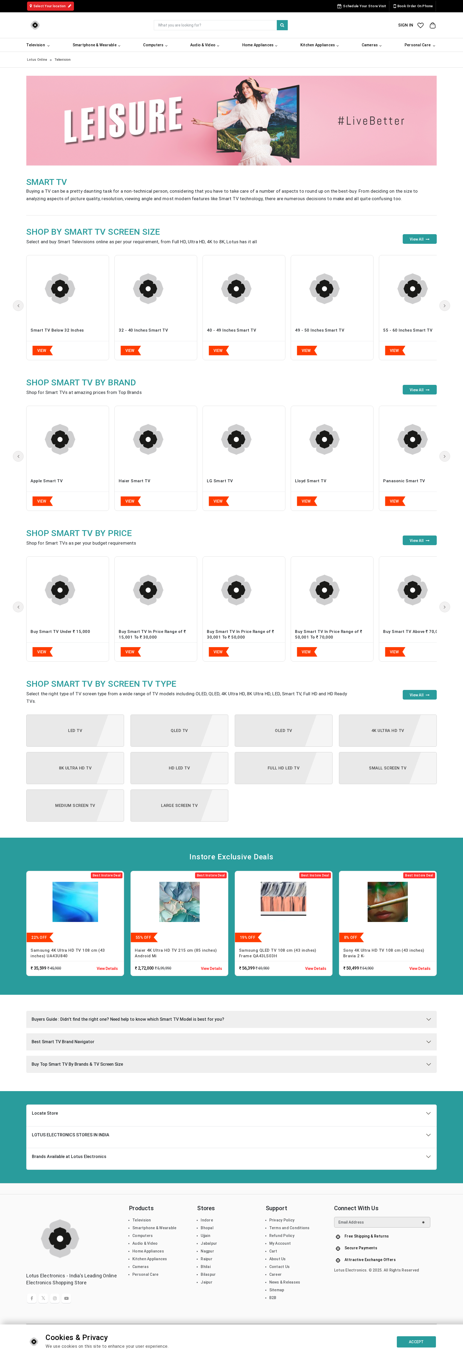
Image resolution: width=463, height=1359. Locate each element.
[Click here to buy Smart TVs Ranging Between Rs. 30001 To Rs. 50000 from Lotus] (244, 590)
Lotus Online (37, 60)
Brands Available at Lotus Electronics (69, 1156)
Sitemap (276, 1290)
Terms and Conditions (289, 1228)
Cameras (140, 1267)
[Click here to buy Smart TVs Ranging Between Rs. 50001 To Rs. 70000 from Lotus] (332, 590)
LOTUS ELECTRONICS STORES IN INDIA (70, 1134)
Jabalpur (209, 1243)
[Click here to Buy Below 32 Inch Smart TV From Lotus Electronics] (68, 288)
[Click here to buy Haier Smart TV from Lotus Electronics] (156, 439)
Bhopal (207, 1228)
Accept (416, 1342)
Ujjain (205, 1235)
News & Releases (284, 1282)
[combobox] (221, 25)
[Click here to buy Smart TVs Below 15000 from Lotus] (68, 590)
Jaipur (206, 1282)
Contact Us (279, 1267)
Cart (273, 1251)
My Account (280, 1243)
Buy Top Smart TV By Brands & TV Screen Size (77, 1064)
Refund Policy (281, 1235)
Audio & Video (145, 1243)
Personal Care (145, 1274)
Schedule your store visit (364, 6)
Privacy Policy (282, 1220)
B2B (273, 1298)
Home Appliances (148, 1251)
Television (141, 1220)
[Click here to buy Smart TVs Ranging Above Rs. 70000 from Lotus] (420, 590)
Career (275, 1274)
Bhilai (206, 1267)
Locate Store (45, 1113)
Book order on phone (415, 6)
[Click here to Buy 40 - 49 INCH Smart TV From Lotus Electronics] (244, 288)
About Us (277, 1259)
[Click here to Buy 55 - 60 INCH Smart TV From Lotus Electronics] (420, 288)
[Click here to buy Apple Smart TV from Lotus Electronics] (68, 439)
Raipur (206, 1259)
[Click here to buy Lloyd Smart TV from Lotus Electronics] (332, 439)
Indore (207, 1220)
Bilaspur (208, 1274)
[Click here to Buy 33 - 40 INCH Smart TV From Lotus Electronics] (156, 288)
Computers (142, 1235)
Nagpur (207, 1251)
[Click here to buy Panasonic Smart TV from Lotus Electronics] (420, 439)
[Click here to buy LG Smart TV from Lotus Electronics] (244, 439)
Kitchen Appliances (149, 1259)
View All (417, 239)
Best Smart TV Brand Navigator (63, 1041)
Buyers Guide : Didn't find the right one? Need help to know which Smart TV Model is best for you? (128, 1019)
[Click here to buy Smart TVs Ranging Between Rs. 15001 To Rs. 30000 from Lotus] (156, 590)
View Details (107, 968)
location (50, 6)
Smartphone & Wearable (154, 1228)
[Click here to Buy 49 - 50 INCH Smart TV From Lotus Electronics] (332, 288)
